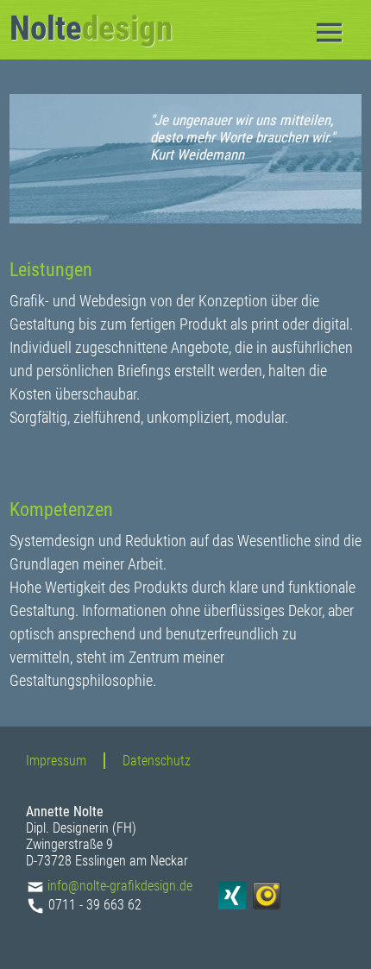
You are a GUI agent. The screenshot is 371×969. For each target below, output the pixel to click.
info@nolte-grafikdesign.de (119, 886)
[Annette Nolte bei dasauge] (269, 905)
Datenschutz (157, 760)
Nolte (91, 28)
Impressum (56, 760)
